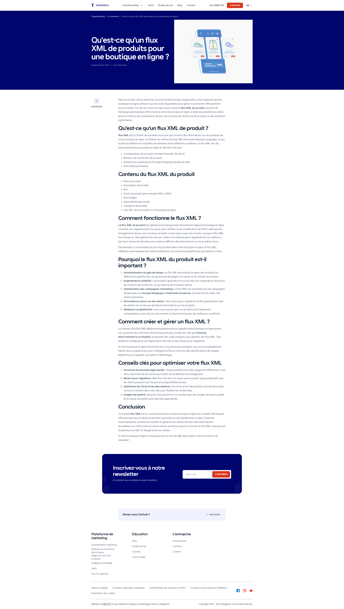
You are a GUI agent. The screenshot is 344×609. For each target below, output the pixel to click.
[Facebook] (238, 590)
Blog (134, 541)
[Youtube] (251, 590)
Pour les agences (99, 574)
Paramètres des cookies (103, 593)
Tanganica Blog (98, 16)
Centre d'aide (138, 557)
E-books (136, 551)
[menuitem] (133, 5)
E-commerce (113, 16)
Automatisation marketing (104, 545)
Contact (177, 551)
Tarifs (94, 568)
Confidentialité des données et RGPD (167, 588)
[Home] (100, 5)
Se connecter (216, 5)
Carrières (177, 546)
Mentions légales (99, 588)
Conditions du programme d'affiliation (208, 588)
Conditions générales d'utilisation (128, 588)
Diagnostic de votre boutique (101, 557)
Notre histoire (179, 541)
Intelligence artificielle (101, 563)
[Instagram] (244, 590)
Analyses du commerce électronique (102, 551)
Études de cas (139, 546)
